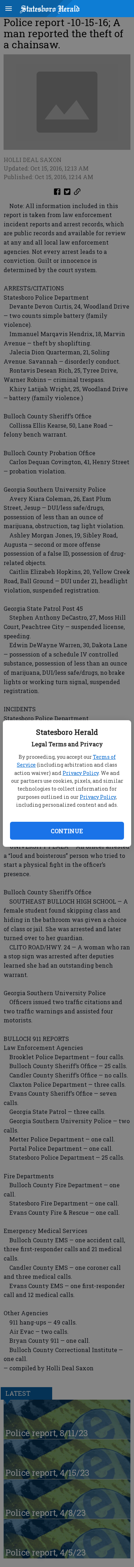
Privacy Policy (81, 773)
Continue (67, 831)
